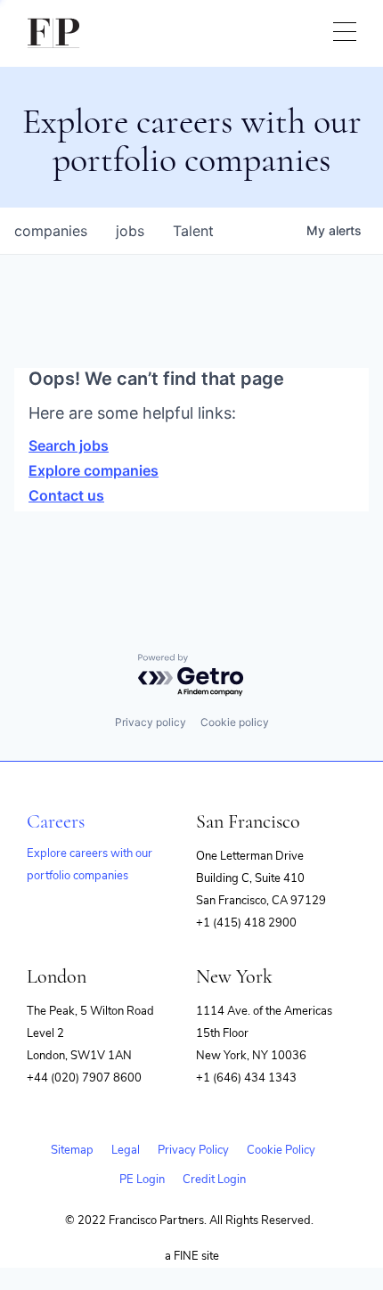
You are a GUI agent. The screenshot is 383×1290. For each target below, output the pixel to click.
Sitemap (72, 1150)
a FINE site (192, 1256)
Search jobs (69, 445)
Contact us (66, 495)
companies (50, 231)
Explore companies (94, 470)
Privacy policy (150, 722)
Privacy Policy (193, 1150)
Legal (125, 1150)
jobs (130, 231)
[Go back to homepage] (53, 33)
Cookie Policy (281, 1150)
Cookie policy (234, 722)
